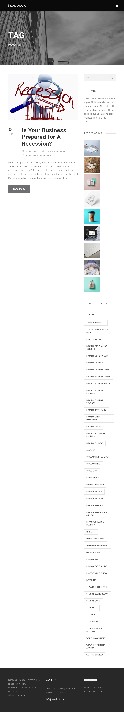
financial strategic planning (95, 523)
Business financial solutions (94, 401)
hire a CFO (90, 532)
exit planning (92, 478)
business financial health (98, 384)
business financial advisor (98, 377)
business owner (93, 427)
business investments (96, 410)
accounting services (95, 323)
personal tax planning (96, 566)
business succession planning (95, 435)
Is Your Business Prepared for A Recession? (44, 137)
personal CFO (92, 559)
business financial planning (94, 391)
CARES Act (90, 450)
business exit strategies (97, 356)
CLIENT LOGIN (90, 680)
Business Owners (42, 155)
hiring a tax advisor (95, 539)
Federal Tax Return (95, 485)
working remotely (94, 655)
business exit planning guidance (96, 347)
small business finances (97, 587)
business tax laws (94, 443)
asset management (94, 339)
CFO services (92, 471)
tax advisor (91, 608)
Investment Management (97, 546)
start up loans (93, 601)
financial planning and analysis (96, 513)
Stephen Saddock (55, 151)
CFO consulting (93, 464)
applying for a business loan (97, 331)
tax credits (91, 615)
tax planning (92, 622)
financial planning (95, 505)
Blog (28, 155)
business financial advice (97, 370)
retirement (91, 580)
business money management (93, 418)
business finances (94, 363)
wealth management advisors (95, 646)
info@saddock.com (55, 699)
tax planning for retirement (94, 629)
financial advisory (94, 499)
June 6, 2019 (32, 151)
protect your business (96, 573)
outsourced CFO (93, 553)
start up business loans (97, 594)
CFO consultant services (97, 457)
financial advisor (94, 492)
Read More (19, 189)
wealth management (95, 638)
